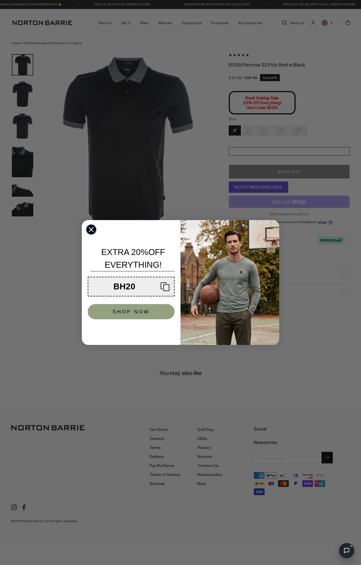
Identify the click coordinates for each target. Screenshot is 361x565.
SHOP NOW (131, 311)
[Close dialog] (91, 229)
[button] (131, 286)
